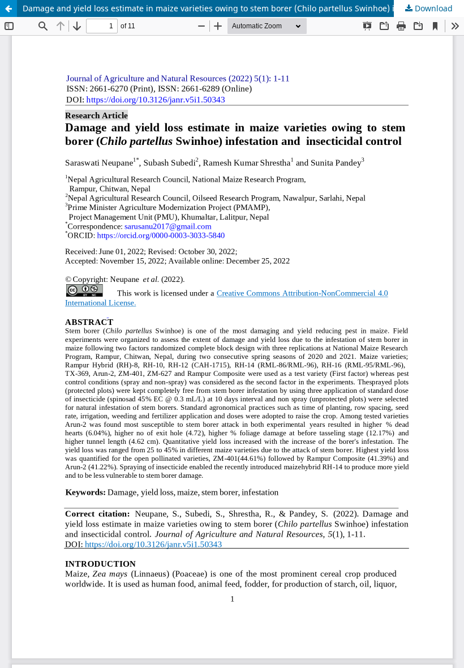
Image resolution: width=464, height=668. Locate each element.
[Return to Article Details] (8, 8)
